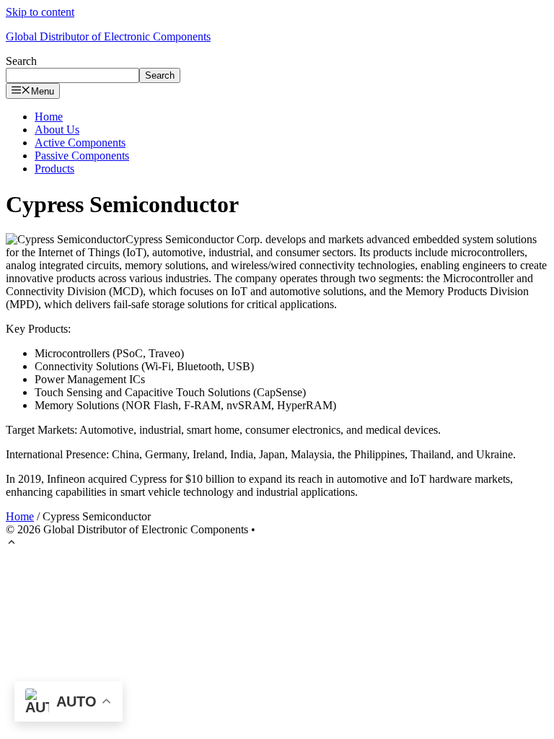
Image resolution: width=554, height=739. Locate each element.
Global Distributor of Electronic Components (108, 36)
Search (21, 61)
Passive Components (82, 155)
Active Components (80, 142)
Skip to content (40, 12)
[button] (11, 544)
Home (49, 116)
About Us (57, 129)
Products (54, 168)
